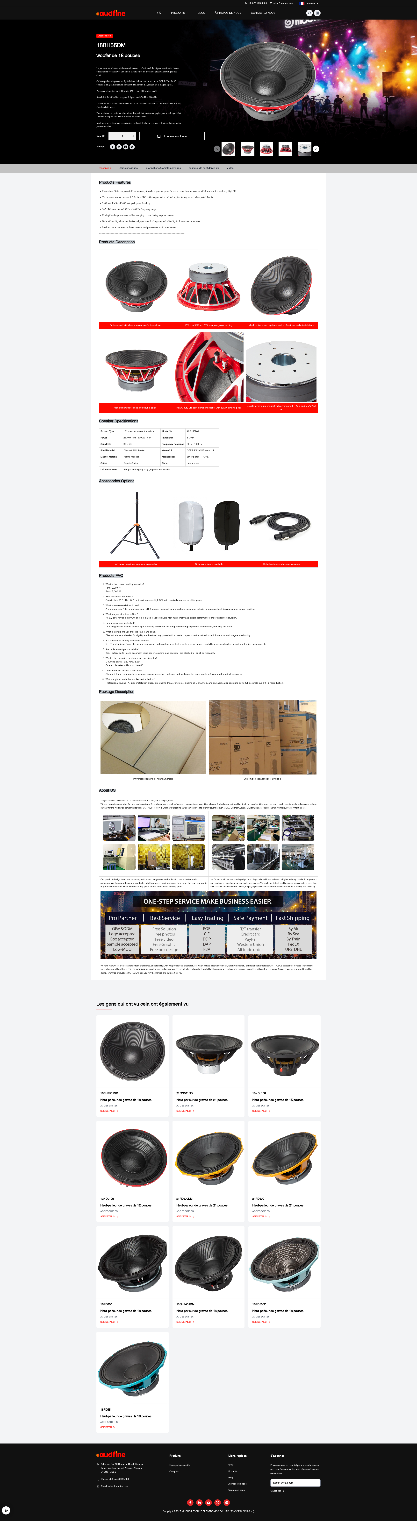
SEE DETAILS (107, 1111)
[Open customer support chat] (6, 1510)
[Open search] (309, 13)
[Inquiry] (317, 13)
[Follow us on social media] (190, 1502)
